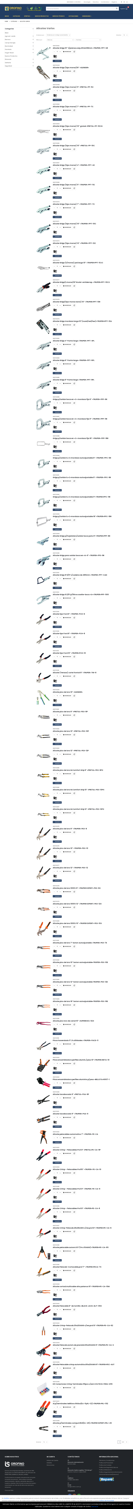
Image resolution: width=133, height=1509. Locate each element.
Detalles (49, 1463)
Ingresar (122, 8)
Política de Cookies (105, 1465)
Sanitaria (8, 63)
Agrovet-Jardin (10, 36)
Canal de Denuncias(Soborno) (109, 1474)
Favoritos (96, 2)
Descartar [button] (94, 1506)
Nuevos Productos (41, 16)
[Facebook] (121, 2)
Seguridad (8, 66)
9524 (6, 33)
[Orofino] (24, 9)
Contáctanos (105, 2)
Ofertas (27, 16)
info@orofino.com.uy (74, 1487)
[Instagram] (124, 2)
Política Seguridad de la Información (110, 1472)
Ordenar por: (40, 35)
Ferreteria (8, 49)
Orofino (6, 1498)
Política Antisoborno (105, 1470)
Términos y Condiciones (106, 1460)
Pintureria (8, 59)
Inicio (7, 16)
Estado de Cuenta (52, 1460)
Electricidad (9, 46)
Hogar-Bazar (9, 53)
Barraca (7, 39)
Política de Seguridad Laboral (108, 1467)
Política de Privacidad (106, 1463)
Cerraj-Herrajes (10, 43)
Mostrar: (119, 35)
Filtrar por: (39, 40)
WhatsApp (127, 2)
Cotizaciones (73, 16)
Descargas (87, 2)
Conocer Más (9, 1490)
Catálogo (16, 16)
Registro (114, 2)
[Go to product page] (43, 53)
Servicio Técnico (58, 16)
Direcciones (50, 1465)
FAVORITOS (57, 61)
